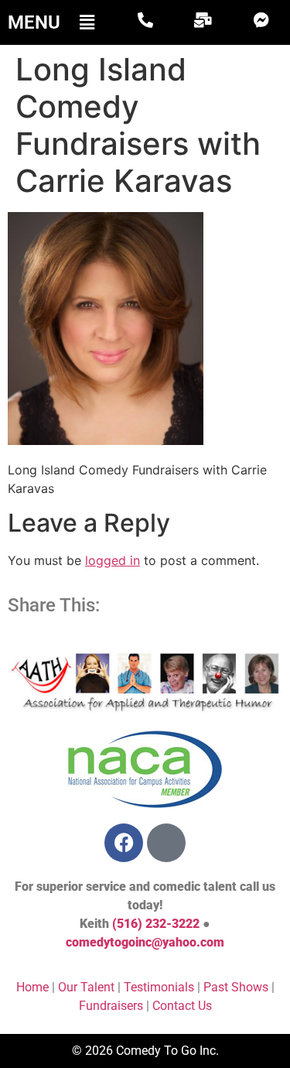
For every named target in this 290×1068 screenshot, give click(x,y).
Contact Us (182, 1005)
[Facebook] (123, 842)
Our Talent (86, 987)
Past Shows (235, 987)
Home (32, 987)
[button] (86, 22)
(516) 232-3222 (156, 923)
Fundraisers (111, 1005)
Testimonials (159, 987)
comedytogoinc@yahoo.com (145, 942)
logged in (112, 560)
